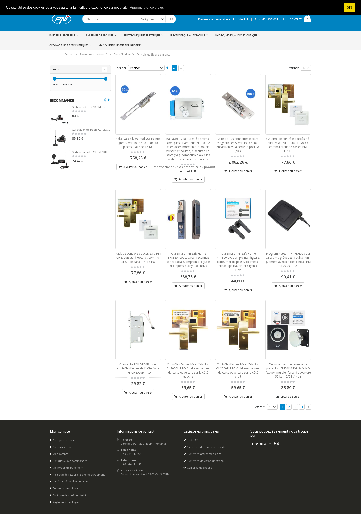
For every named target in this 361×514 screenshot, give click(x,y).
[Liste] (181, 68)
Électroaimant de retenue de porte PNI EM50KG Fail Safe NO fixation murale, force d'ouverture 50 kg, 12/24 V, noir (288, 370)
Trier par (120, 68)
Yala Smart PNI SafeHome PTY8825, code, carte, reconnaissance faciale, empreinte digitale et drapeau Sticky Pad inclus (188, 260)
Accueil (69, 54)
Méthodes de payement (68, 467)
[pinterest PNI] (274, 444)
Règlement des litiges (66, 502)
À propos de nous (64, 440)
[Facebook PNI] (252, 444)
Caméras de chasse (199, 467)
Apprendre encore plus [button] (147, 7)
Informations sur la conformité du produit (184, 167)
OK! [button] (349, 7)
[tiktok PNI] (278, 444)
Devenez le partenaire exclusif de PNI (223, 19)
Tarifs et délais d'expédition (70, 481)
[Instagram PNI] (270, 444)
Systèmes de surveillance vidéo (207, 447)
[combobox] (129, 19)
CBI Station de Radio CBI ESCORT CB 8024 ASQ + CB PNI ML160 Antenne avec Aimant (91, 129)
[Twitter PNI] (257, 444)
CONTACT (296, 19)
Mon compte (60, 454)
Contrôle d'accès (124, 54)
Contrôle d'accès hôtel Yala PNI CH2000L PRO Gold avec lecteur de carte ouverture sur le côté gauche (188, 370)
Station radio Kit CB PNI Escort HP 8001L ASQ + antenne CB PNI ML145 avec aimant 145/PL (91, 107)
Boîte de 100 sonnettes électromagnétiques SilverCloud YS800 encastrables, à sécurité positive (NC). (238, 145)
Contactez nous (62, 447)
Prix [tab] (56, 69)
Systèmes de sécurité (93, 54)
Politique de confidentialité (69, 495)
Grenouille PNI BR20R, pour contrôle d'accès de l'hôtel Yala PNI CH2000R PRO (138, 368)
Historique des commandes (70, 461)
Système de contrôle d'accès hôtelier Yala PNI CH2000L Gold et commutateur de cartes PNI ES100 (288, 145)
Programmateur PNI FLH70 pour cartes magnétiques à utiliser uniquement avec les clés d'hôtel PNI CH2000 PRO (288, 260)
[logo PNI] (61, 19)
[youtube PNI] (266, 444)
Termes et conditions (66, 488)
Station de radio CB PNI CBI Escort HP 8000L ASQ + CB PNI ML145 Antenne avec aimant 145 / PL (91, 152)
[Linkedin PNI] (261, 444)
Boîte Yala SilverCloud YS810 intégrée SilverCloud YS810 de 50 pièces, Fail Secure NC (138, 143)
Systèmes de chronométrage (205, 461)
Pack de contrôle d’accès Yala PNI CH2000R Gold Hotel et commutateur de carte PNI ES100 (138, 258)
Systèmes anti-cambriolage (204, 454)
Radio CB (192, 440)
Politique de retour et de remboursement (79, 474)
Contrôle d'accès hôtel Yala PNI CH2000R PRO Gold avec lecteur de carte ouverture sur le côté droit (238, 370)
